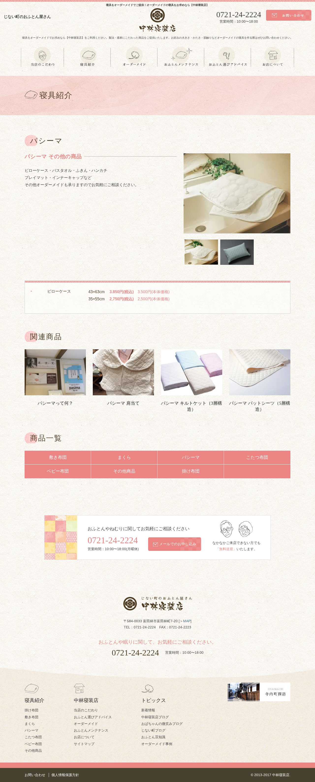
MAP (186, 621)
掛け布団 (191, 471)
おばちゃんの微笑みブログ (162, 724)
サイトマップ (84, 744)
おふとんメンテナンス (91, 730)
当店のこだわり (86, 710)
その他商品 (124, 471)
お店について (84, 737)
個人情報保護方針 (65, 775)
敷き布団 (58, 457)
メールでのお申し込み (177, 544)
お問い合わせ (35, 775)
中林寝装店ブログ (155, 717)
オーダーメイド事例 (156, 744)
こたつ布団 (257, 457)
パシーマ (191, 457)
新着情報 (148, 710)
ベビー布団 (58, 471)
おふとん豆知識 (153, 737)
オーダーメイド (86, 724)
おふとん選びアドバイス (93, 717)
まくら (124, 457)
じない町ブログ (153, 730)
